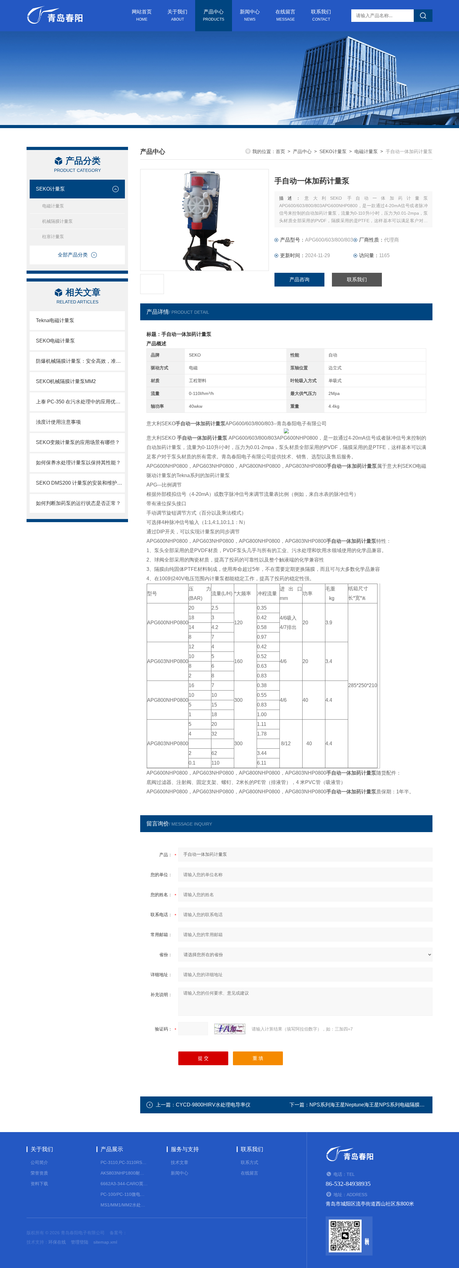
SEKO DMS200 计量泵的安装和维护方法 (80, 483)
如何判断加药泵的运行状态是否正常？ (78, 503)
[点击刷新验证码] (229, 1029)
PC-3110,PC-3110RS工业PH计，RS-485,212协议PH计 (124, 1162)
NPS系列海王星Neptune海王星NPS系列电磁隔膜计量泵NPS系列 (382, 1104)
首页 (280, 151)
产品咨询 (299, 279)
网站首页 (142, 15)
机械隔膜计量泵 (57, 221)
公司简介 (39, 1162)
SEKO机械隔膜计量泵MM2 (66, 381)
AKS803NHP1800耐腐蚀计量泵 (124, 1173)
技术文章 (179, 1162)
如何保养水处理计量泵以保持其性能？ (78, 462)
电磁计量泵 (53, 205)
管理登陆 (79, 1242)
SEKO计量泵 (50, 189)
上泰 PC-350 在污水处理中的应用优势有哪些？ (80, 401)
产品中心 (213, 15)
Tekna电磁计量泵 (55, 320)
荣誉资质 (39, 1173)
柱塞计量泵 (53, 236)
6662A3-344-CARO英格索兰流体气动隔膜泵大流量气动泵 (124, 1183)
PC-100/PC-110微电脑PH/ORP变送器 (124, 1194)
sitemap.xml (105, 1242)
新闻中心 (250, 15)
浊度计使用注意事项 (58, 422)
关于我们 (177, 15)
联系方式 (249, 1162)
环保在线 (57, 1242)
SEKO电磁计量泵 (55, 340)
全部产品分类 (73, 254)
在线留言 (285, 15)
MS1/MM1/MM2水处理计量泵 (124, 1204)
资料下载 (39, 1183)
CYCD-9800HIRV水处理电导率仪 (213, 1104)
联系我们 (321, 15)
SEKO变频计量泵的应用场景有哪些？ (78, 442)
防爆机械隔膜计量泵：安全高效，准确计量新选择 (80, 361)
